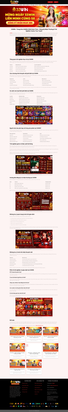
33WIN (53, 383)
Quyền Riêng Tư (37, 387)
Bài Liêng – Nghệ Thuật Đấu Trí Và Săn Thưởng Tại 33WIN (17, 353)
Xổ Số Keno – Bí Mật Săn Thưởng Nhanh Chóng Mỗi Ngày (34, 353)
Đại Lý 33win (37, 391)
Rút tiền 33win (24, 389)
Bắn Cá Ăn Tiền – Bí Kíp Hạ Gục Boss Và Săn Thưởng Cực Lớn (34, 337)
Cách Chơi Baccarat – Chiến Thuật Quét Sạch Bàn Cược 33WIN (50, 353)
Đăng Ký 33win (24, 383)
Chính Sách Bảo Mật (38, 385)
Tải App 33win (24, 391)
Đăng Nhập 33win (25, 385)
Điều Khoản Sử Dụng (38, 383)
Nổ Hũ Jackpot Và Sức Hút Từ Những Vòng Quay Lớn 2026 (17, 337)
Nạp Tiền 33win (25, 387)
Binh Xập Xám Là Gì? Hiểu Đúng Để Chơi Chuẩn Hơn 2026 (34, 370)
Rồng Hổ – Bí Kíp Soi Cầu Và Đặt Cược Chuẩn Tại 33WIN (51, 337)
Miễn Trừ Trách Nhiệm (38, 389)
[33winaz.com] (14, 2)
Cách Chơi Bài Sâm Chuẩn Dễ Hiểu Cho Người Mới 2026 (17, 370)
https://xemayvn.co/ (54, 385)
